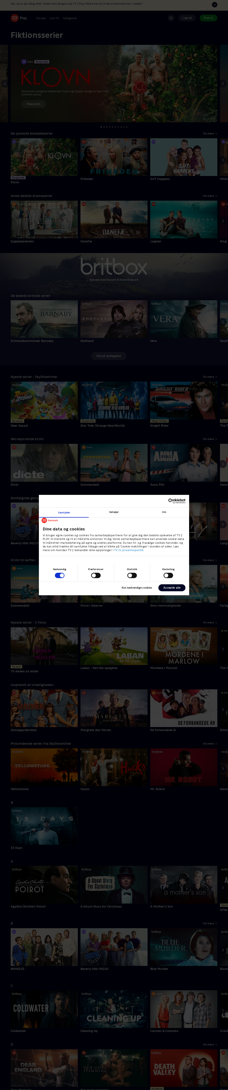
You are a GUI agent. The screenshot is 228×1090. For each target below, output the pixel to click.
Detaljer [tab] (114, 511)
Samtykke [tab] (64, 512)
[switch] (96, 575)
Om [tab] (164, 511)
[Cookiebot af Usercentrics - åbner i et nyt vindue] (170, 501)
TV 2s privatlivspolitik (129, 550)
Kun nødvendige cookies (137, 587)
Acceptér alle (171, 587)
